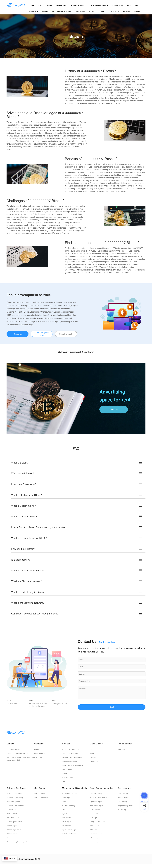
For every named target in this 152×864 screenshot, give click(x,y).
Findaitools (94, 761)
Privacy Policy (39, 753)
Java (64, 802)
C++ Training (122, 802)
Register (126, 11)
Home (31, 5)
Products (33, 11)
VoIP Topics (66, 826)
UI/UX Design (67, 769)
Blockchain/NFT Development (73, 765)
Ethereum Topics (96, 834)
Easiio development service (41, 334)
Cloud (64, 810)
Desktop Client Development (72, 757)
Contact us (18, 334)
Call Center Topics (69, 834)
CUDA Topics (95, 810)
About (36, 749)
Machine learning (68, 806)
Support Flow (117, 5)
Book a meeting (107, 642)
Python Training (123, 797)
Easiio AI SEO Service (15, 793)
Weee (92, 753)
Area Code (122, 749)
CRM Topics (66, 822)
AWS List (93, 830)
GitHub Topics (12, 834)
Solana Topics (12, 838)
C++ (63, 781)
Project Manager (13, 818)
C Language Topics (14, 830)
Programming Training (61, 11)
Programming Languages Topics (19, 842)
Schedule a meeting (66, 334)
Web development (13, 802)
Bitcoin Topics (95, 838)
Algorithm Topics (96, 802)
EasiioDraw (80, 11)
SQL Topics (94, 818)
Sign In (137, 11)
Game (64, 773)
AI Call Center (39, 793)
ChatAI (49, 5)
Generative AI (61, 5)
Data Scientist (12, 814)
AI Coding (93, 11)
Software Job (11, 810)
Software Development (15, 806)
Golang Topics (12, 826)
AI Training (122, 810)
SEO (40, 5)
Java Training (123, 793)
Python (64, 814)
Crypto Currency (96, 793)
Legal (103, 11)
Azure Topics (95, 826)
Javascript (66, 797)
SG (91, 749)
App (129, 5)
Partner (45, 11)
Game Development (69, 761)
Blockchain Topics (96, 806)
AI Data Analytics (78, 5)
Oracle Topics (95, 842)
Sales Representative (15, 822)
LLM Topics (94, 814)
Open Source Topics (69, 830)
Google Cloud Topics (97, 822)
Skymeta (93, 757)
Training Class (67, 777)
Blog (136, 5)
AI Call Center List (41, 797)
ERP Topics (66, 818)
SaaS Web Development (71, 753)
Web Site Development (70, 749)
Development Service (99, 5)
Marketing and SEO (69, 793)
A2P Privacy (38, 757)
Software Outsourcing (15, 797)
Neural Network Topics (98, 797)
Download (114, 11)
